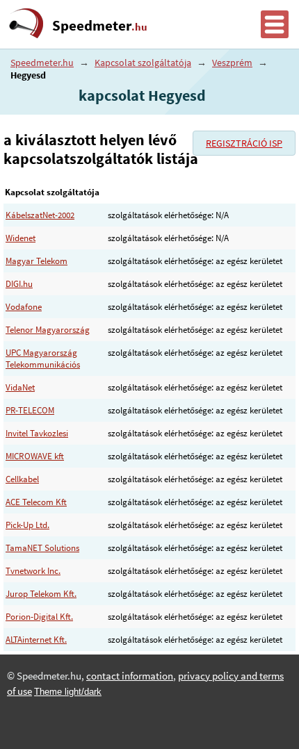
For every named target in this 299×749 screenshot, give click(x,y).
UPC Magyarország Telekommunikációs (43, 358)
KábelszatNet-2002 (40, 215)
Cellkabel (22, 479)
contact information (129, 676)
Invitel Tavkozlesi (37, 433)
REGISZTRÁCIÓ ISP (244, 143)
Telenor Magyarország (48, 330)
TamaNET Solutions (42, 548)
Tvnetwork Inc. (33, 571)
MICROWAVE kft (35, 456)
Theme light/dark (68, 691)
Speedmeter (99, 26)
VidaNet (20, 387)
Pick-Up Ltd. (27, 525)
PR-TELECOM (30, 410)
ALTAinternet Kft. (36, 639)
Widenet (20, 238)
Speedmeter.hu (42, 62)
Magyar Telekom (36, 261)
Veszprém (232, 62)
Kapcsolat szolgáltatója (143, 62)
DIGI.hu (19, 284)
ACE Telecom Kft (36, 502)
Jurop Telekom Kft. (41, 594)
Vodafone (24, 307)
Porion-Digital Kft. (39, 617)
